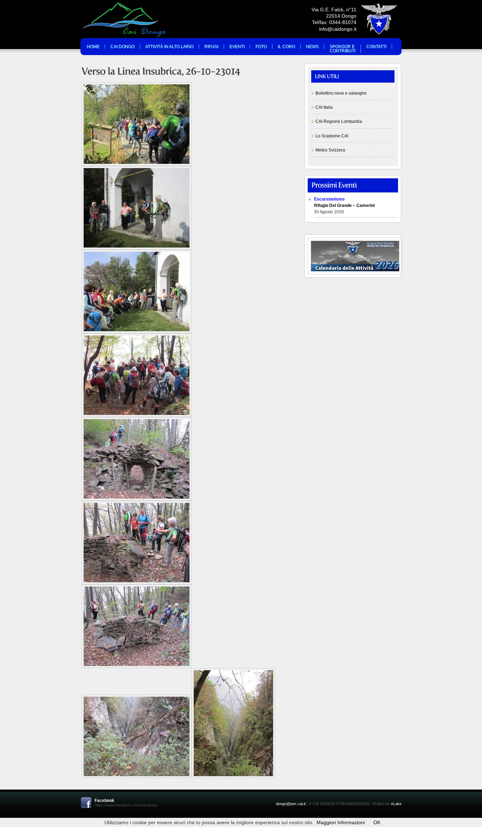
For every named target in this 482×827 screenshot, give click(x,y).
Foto (261, 46)
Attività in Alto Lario (169, 46)
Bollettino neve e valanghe (341, 93)
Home (93, 46)
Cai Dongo (122, 46)
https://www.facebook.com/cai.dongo (126, 805)
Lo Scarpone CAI (331, 135)
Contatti (376, 46)
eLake (396, 804)
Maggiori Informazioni (341, 822)
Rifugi (211, 46)
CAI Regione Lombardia (338, 121)
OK (376, 822)
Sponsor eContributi (342, 48)
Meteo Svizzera (330, 150)
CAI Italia (324, 107)
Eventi (237, 46)
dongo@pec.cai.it (291, 804)
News (312, 46)
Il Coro (286, 46)
